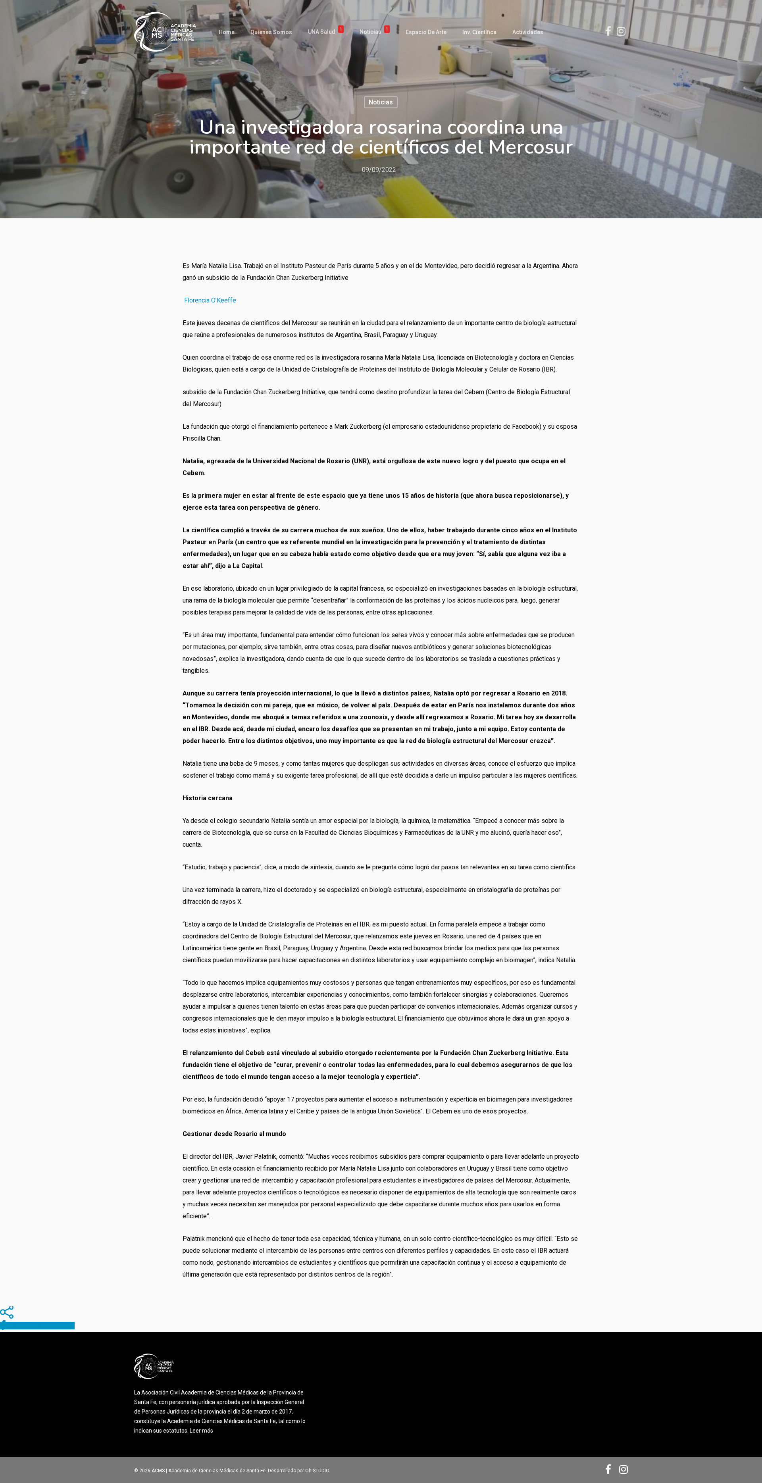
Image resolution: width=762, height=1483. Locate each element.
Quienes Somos (271, 32)
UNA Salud (325, 32)
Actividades (527, 32)
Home (227, 32)
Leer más (201, 1430)
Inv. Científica (479, 32)
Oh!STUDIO (317, 1470)
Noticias (374, 32)
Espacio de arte (426, 32)
